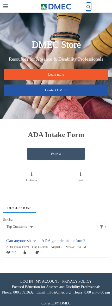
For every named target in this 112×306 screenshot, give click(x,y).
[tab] (19, 206)
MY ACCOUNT (47, 281)
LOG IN (26, 281)
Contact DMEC (56, 90)
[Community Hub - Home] (56, 6)
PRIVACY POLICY (77, 281)
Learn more (56, 74)
